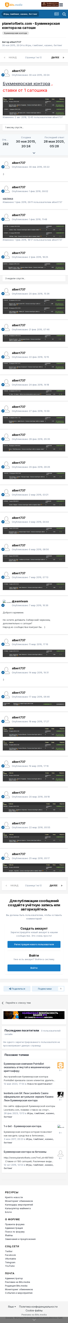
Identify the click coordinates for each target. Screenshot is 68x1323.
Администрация (14, 1228)
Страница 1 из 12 (34, 57)
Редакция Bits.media (16, 1285)
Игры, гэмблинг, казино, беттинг (43, 45)
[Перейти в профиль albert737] (6, 72)
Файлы (9, 1235)
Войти (34, 967)
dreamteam (20, 601)
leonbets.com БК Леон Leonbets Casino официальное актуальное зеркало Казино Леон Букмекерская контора (29, 1097)
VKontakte (10, 1258)
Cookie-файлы (34, 1310)
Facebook (10, 1255)
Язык (11, 1306)
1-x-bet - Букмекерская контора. (23, 1126)
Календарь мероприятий (19, 1204)
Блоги (8, 1212)
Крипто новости (14, 1197)
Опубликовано (31, 74)
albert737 (15, 42)
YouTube (10, 1265)
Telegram (10, 1262)
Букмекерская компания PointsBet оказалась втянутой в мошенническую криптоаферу (27, 1067)
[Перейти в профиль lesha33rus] (60, 1095)
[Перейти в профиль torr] (60, 1153)
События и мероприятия (18, 1292)
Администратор (14, 1278)
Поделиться (18, 988)
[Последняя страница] (63, 57)
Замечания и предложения (20, 1239)
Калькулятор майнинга (18, 1208)
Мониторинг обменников (19, 1201)
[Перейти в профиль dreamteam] (6, 603)
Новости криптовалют (39, 1083)
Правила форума (14, 1224)
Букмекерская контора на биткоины (25, 1151)
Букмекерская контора (26, 83)
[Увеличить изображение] (34, 102)
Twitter (9, 1251)
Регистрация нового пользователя (34, 944)
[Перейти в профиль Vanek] (60, 1128)
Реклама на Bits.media (17, 1282)
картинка (8, 198)
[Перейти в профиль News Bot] (60, 1065)
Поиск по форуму (15, 1231)
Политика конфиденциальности (38, 1306)
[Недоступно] (34, 111)
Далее (55, 57)
